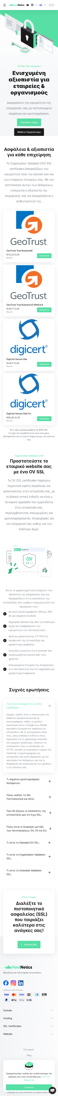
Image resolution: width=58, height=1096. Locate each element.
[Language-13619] (42, 5)
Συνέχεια (29, 1087)
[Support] (34, 5)
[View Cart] (27, 5)
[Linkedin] (19, 983)
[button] (29, 735)
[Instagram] (11, 983)
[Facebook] (4, 983)
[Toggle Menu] (4, 5)
